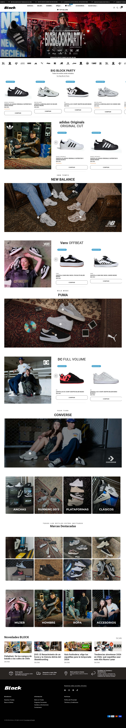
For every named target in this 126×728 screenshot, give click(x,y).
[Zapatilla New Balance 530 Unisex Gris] (108, 89)
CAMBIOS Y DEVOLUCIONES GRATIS (100, 2)
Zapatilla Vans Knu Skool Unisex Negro (103, 275)
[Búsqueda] (117, 8)
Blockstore (7, 696)
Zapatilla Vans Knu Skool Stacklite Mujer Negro (70, 276)
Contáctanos (38, 707)
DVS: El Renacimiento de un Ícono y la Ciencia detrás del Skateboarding (47, 657)
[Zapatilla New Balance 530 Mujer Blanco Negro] (48, 89)
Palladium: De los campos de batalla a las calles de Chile (18, 657)
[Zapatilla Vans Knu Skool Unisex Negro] (106, 259)
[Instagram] (70, 690)
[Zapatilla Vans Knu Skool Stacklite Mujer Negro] (72, 259)
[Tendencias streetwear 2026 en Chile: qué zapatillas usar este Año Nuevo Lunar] (108, 646)
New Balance (38, 102)
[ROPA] (77, 608)
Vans (57, 273)
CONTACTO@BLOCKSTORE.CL (77, 2)
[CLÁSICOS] (106, 495)
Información (38, 696)
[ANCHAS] (20, 495)
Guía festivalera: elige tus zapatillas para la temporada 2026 (77, 657)
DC (65, 102)
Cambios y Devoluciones (41, 705)
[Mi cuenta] (114, 8)
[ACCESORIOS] (106, 608)
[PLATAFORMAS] (77, 495)
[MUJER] (20, 608)
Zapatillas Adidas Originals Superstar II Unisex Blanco (69, 159)
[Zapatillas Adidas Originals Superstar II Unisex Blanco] (72, 142)
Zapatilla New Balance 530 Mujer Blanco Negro (45, 105)
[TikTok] (78, 690)
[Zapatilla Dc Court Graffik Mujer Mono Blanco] (106, 376)
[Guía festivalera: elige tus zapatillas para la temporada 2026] (78, 646)
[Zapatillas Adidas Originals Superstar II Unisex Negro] (18, 89)
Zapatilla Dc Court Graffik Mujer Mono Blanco (103, 392)
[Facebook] (66, 690)
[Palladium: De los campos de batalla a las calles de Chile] (18, 647)
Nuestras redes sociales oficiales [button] (75, 686)
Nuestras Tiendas (9, 700)
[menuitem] (31, 6)
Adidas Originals (9, 102)
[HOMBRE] (48, 608)
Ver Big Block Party (63, 76)
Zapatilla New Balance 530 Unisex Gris (107, 104)
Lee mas (7, 661)
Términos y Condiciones (71, 702)
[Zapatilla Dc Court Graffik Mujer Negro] (78, 89)
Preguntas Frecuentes (40, 702)
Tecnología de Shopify (29, 720)
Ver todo (119, 638)
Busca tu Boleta (8, 702)
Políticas (67, 696)
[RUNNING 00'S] (48, 495)
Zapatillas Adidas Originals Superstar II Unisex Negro (18, 105)
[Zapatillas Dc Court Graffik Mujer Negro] (72, 376)
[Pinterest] (74, 690)
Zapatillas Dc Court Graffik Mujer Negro (70, 391)
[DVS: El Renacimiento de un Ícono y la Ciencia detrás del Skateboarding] (48, 646)
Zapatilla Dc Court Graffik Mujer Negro (77, 104)
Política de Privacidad (70, 700)
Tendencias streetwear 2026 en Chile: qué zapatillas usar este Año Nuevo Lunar (107, 657)
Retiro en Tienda (39, 700)
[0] (120, 8)
